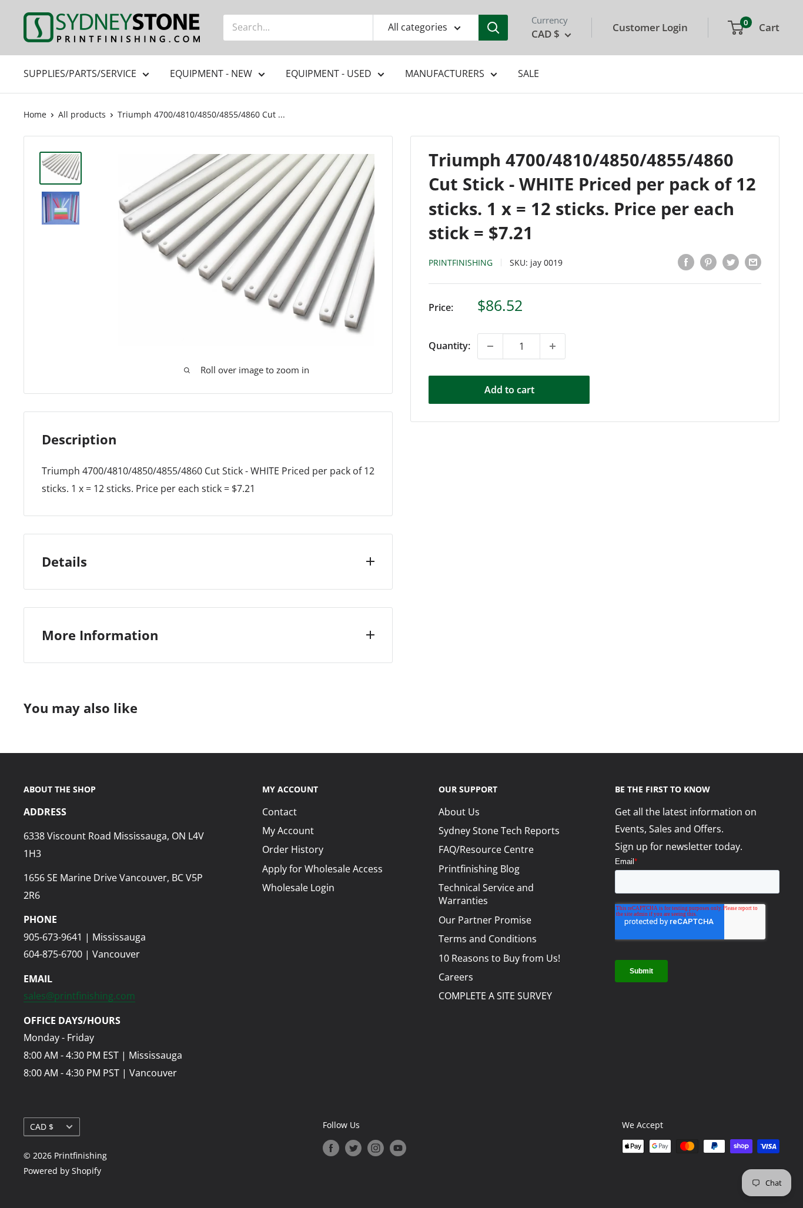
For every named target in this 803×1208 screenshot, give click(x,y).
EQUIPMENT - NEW (211, 73)
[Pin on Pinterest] (708, 261)
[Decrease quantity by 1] (490, 346)
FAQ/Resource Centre (486, 849)
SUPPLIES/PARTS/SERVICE (80, 73)
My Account (288, 830)
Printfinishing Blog (479, 868)
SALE (528, 73)
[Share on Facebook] (686, 261)
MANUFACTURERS (444, 73)
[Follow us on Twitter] (353, 1147)
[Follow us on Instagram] (375, 1147)
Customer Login (650, 27)
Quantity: (449, 345)
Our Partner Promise (485, 919)
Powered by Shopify (62, 1170)
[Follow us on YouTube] (398, 1147)
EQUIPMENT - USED (329, 73)
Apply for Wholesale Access (322, 868)
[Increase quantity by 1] (552, 346)
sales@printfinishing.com (79, 995)
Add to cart (509, 389)
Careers (456, 977)
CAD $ (41, 1126)
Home (35, 114)
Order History (292, 849)
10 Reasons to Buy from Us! (499, 958)
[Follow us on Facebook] (331, 1147)
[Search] (493, 28)
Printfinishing (461, 262)
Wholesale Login (298, 887)
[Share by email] (753, 261)
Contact (279, 811)
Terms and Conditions (488, 938)
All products (82, 114)
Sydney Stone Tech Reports (499, 830)
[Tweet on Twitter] (730, 261)
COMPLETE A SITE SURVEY (495, 995)
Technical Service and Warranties (486, 894)
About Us (459, 811)
